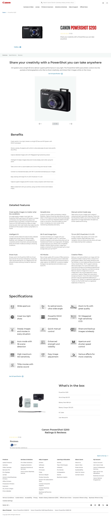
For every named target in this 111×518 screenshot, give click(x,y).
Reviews (20, 55)
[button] (40, 124)
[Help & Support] (78, 7)
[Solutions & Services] (67, 7)
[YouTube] (107, 505)
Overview (4, 55)
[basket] (107, 3)
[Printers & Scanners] (53, 7)
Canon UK (6, 505)
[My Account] (103, 3)
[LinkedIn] (99, 505)
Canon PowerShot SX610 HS (63, 510)
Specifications (12, 55)
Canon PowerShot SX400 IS (21, 510)
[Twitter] (103, 505)
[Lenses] (40, 7)
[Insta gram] (95, 505)
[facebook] (91, 505)
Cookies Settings (8, 500)
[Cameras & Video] (34, 7)
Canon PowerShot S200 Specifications (42, 510)
